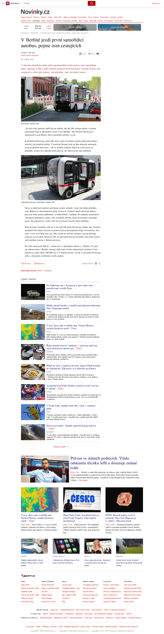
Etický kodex (85, 627)
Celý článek (82, 480)
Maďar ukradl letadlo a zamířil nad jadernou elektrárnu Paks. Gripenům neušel (73, 307)
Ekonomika (104, 17)
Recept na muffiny (90, 588)
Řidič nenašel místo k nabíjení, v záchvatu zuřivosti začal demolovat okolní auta (71, 347)
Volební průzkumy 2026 (30, 588)
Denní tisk (118, 21)
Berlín (40, 271)
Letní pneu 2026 (130, 585)
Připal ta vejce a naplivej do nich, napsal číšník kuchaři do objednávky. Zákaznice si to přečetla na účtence (73, 367)
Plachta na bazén (56, 614)
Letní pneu (88, 618)
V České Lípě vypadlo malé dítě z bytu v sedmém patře (70, 407)
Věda (43, 21)
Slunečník (79, 614)
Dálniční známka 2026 (132, 588)
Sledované (128, 21)
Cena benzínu (97, 610)
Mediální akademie (71, 627)
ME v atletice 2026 (69, 595)
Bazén (45, 614)
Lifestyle (113, 17)
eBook (84, 54)
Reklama (46, 627)
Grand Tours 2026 (48, 602)
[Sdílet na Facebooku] (96, 263)
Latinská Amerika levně (112, 598)
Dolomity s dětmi (109, 602)
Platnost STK (129, 602)
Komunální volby (27, 602)
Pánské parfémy (135, 618)
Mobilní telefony (46, 618)
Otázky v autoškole (131, 598)
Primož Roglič (47, 598)
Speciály (93, 21)
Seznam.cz (156, 3)
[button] (61, 99)
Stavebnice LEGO (61, 618)
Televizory (109, 618)
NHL (64, 602)
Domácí (44, 17)
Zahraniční (58, 17)
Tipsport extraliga (68, 591)
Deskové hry (99, 618)
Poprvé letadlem (109, 588)
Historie (59, 21)
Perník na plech (89, 602)
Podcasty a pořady (70, 21)
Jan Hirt (44, 591)
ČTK (29, 52)
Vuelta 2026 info (48, 585)
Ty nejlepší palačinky (90, 585)
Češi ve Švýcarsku (110, 595)
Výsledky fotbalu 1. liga (71, 588)
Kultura (96, 17)
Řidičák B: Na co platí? (132, 595)
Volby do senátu (27, 598)
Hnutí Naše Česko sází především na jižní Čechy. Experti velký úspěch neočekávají (81, 517)
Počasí (100, 21)
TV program (108, 21)
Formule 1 (66, 598)
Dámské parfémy (76, 618)
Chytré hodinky (121, 618)
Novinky (24, 52)
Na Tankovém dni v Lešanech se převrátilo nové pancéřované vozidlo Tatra (69, 287)
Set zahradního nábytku (103, 614)
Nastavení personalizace (128, 627)
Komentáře (82, 17)
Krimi (90, 17)
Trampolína (69, 614)
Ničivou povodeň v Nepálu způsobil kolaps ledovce (71, 425)
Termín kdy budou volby (30, 595)
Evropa (48, 311)
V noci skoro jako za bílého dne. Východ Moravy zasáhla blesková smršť (70, 327)
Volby (50, 17)
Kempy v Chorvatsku (111, 585)
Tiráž (60, 627)
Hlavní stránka (26, 17)
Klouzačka (89, 614)
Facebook (30, 627)
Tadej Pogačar (47, 595)
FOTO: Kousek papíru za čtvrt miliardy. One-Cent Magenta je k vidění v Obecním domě (121, 517)
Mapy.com (54, 610)
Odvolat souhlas (111, 627)
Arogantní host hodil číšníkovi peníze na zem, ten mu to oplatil (72, 387)
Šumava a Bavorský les (112, 591)
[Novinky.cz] (35, 12)
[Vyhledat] (91, 3)
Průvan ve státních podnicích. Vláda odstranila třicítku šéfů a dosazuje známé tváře (103, 462)
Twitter (38, 627)
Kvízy (86, 21)
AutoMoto (36, 21)
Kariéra (54, 627)
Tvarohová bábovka (90, 595)
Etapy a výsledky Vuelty (50, 588)
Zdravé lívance (88, 591)
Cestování (50, 21)
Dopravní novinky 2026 (132, 591)
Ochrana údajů (97, 627)
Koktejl (120, 17)
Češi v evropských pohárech (115, 610)
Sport (81, 21)
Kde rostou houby (83, 610)
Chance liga (66, 585)
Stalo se (36, 17)
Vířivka (128, 614)
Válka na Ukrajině (70, 17)
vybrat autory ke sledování (29, 55)
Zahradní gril (119, 614)
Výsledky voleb (26, 591)
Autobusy (48, 271)
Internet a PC (26, 21)
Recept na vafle (89, 598)
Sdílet (93, 54)
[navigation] (3, 3)
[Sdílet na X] (99, 263)
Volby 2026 (25, 585)
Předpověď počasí (67, 610)
